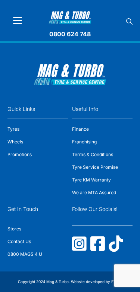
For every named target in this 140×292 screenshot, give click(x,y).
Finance (80, 129)
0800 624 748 (70, 34)
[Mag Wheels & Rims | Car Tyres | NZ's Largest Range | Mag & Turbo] (70, 16)
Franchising (84, 142)
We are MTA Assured (94, 192)
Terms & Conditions (92, 154)
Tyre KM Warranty (91, 180)
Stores (14, 229)
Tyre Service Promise (95, 167)
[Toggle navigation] (17, 20)
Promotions (19, 154)
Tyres (13, 129)
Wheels (15, 142)
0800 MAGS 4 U (24, 254)
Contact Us (19, 241)
